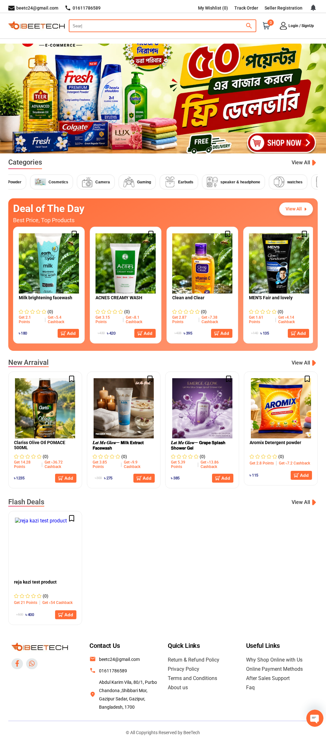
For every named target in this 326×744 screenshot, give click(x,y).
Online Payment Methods (274, 669)
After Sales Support (268, 678)
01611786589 (113, 670)
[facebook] (17, 663)
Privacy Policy (183, 669)
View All (301, 162)
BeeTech (191, 732)
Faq (250, 687)
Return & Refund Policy (193, 660)
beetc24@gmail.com (119, 659)
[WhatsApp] (32, 663)
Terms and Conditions (192, 678)
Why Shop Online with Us (274, 660)
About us (178, 687)
